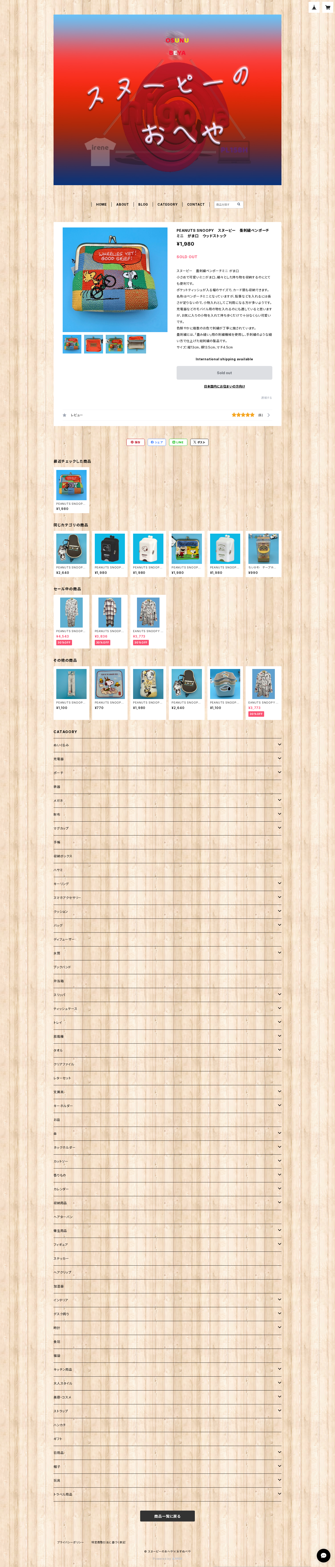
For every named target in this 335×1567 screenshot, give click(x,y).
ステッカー (61, 1258)
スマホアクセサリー (67, 898)
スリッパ (59, 995)
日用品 (59, 1453)
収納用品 (60, 1203)
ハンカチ (60, 1425)
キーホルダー (63, 1106)
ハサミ (58, 870)
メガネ (58, 800)
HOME (101, 204)
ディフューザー (64, 939)
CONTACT (196, 204)
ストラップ (61, 1411)
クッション (61, 911)
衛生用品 (60, 1231)
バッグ (58, 925)
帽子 (57, 1467)
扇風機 (59, 1036)
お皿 (57, 1120)
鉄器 (57, 787)
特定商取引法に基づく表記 (108, 1542)
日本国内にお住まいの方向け (224, 386)
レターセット (62, 1078)
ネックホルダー (65, 1147)
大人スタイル (63, 1383)
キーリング (61, 884)
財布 (57, 814)
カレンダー (61, 1189)
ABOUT (122, 204)
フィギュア (61, 1245)
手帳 (57, 842)
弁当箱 (59, 981)
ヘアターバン (63, 1217)
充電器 (59, 759)
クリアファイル (64, 1064)
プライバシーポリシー (70, 1542)
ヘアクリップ (63, 1272)
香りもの (60, 1175)
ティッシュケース (65, 1009)
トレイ (58, 1022)
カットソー (61, 1161)
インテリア (61, 1300)
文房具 (59, 1092)
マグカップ (61, 828)
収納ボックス (63, 856)
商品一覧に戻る (167, 1516)
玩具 (57, 1480)
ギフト (58, 1439)
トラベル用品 (63, 1494)
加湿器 (59, 1286)
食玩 (57, 1342)
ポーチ (58, 773)
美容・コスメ (62, 1397)
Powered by (162, 1558)
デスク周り (61, 1314)
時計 (57, 1328)
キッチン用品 (63, 1369)
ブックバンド (62, 967)
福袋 (57, 1356)
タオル (58, 1050)
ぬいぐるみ (61, 745)
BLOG (143, 204)
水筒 (57, 953)
